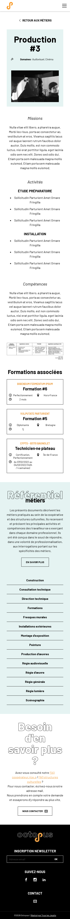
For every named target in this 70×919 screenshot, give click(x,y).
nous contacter (32, 811)
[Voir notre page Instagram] (35, 879)
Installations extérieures (35, 626)
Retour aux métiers (37, 20)
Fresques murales (35, 617)
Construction (35, 580)
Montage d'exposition (35, 635)
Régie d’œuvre (35, 672)
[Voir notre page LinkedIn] (44, 879)
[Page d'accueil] (9, 5)
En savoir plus (35, 562)
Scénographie (35, 700)
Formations (35, 608)
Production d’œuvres (35, 654)
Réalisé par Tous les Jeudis (43, 915)
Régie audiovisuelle (35, 663)
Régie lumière (35, 691)
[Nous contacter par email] (35, 901)
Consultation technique (35, 589)
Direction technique (35, 598)
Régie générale (35, 681)
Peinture (35, 645)
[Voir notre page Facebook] (26, 879)
